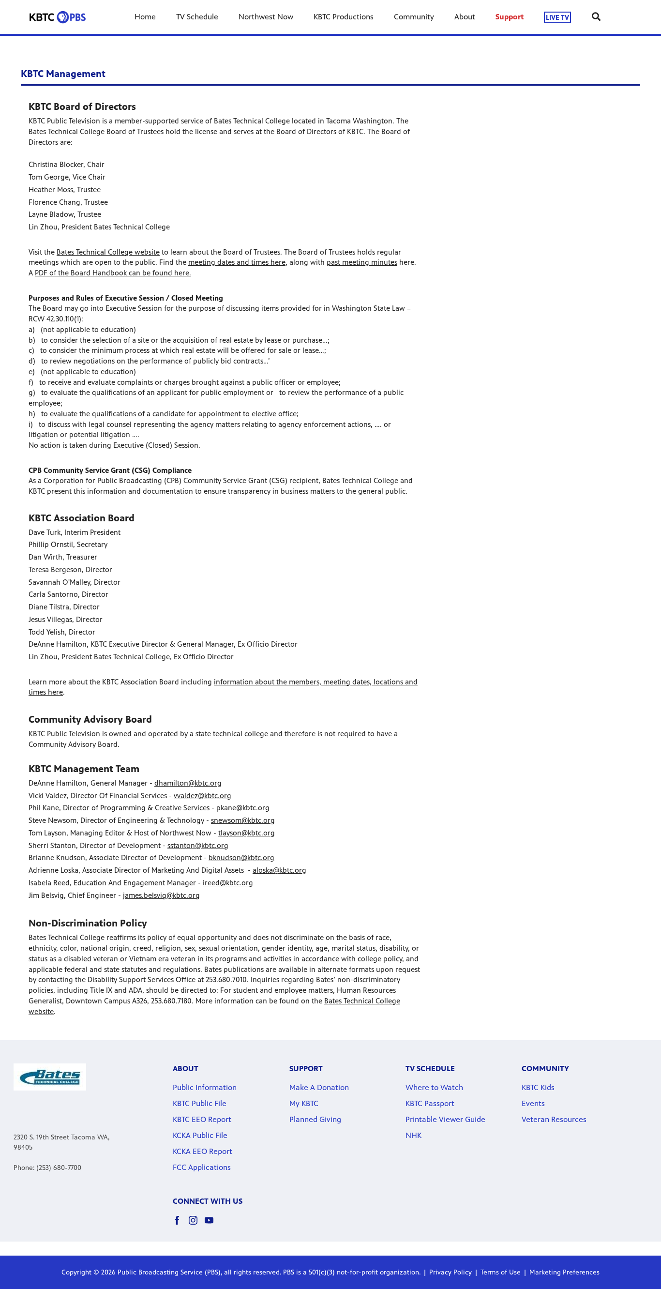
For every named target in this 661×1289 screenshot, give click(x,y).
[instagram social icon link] (197, 1225)
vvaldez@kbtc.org (202, 795)
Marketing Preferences (564, 1272)
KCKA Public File (200, 1135)
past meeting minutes (362, 262)
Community (414, 16)
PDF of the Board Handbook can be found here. (113, 272)
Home (145, 16)
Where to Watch (434, 1087)
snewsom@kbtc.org (243, 820)
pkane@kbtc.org (243, 807)
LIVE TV (557, 17)
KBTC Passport (430, 1103)
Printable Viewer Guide (445, 1119)
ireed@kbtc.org (228, 882)
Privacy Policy (450, 1272)
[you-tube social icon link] (213, 1225)
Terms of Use (501, 1272)
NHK (413, 1135)
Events (533, 1103)
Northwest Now (266, 16)
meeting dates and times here (236, 262)
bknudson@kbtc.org (241, 857)
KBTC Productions (344, 16)
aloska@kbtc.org (279, 870)
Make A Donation (319, 1087)
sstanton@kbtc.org (197, 845)
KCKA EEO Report (202, 1151)
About (464, 16)
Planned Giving (315, 1119)
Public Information (205, 1087)
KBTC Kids (538, 1087)
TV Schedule (197, 16)
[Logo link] (50, 1077)
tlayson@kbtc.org (246, 832)
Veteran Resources (554, 1119)
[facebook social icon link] (181, 1225)
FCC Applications (202, 1167)
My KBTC (303, 1103)
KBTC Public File (199, 1103)
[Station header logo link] (57, 17)
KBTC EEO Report (202, 1119)
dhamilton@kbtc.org (188, 783)
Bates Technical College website (108, 252)
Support (510, 16)
